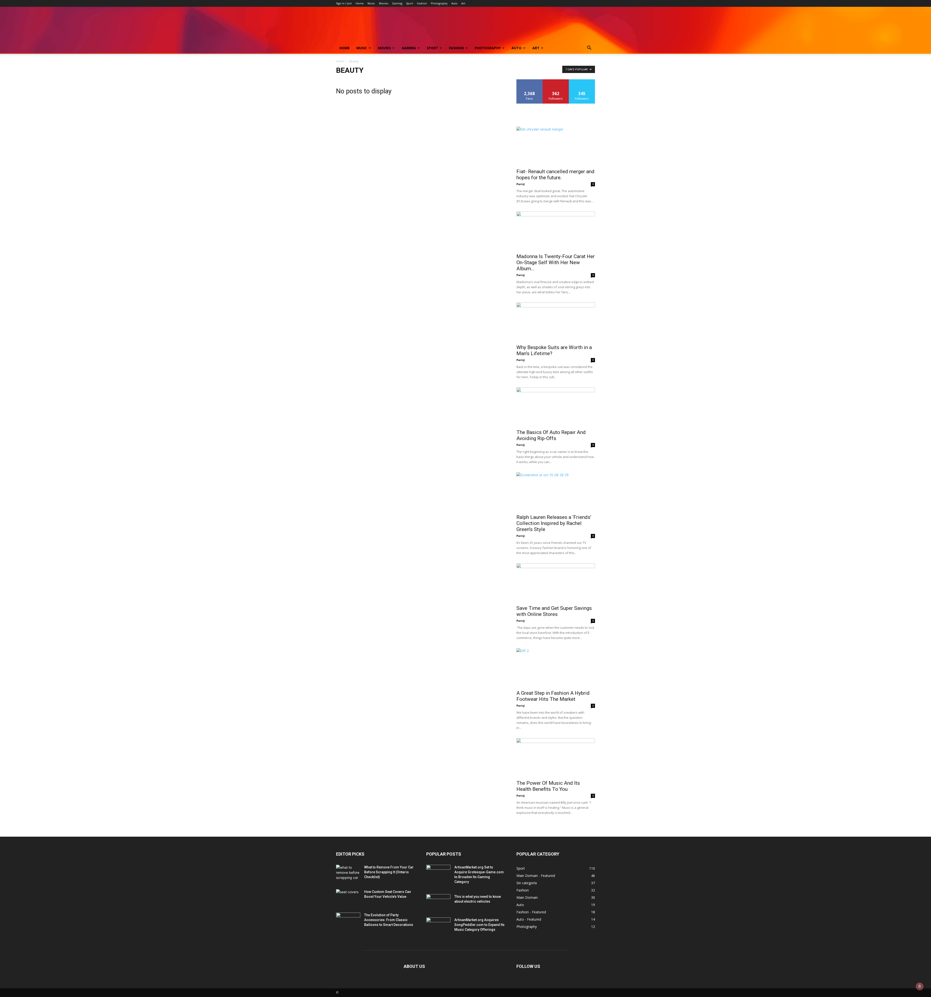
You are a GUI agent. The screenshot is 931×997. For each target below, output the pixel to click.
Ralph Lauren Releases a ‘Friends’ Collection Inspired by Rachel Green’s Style (553, 523)
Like (529, 81)
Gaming (397, 3)
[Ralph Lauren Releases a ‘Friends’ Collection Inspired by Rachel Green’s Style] (555, 491)
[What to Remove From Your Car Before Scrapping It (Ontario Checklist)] (348, 873)
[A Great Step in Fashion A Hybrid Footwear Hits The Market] (555, 667)
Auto (454, 3)
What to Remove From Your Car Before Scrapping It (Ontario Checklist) (389, 872)
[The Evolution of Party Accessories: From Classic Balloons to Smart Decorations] (348, 921)
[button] (589, 48)
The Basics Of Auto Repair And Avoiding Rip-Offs (551, 435)
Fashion (422, 3)
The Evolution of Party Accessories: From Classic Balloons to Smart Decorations (388, 920)
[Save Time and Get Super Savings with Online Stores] (555, 582)
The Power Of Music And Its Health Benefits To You (548, 786)
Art (463, 3)
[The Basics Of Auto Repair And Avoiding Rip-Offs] (555, 406)
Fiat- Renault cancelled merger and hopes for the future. (555, 174)
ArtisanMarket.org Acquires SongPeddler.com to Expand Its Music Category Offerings (479, 925)
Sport (409, 3)
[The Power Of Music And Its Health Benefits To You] (555, 757)
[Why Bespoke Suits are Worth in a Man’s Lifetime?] (555, 321)
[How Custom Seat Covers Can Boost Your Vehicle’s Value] (348, 897)
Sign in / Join (344, 3)
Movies (383, 3)
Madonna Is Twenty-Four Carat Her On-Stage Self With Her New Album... (555, 262)
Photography (439, 3)
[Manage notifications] (919, 986)
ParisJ (520, 184)
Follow (556, 81)
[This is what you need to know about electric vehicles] (438, 902)
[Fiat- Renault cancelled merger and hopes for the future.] (555, 146)
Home (360, 3)
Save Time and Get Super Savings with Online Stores (554, 611)
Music (371, 3)
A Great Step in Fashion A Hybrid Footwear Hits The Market (553, 696)
